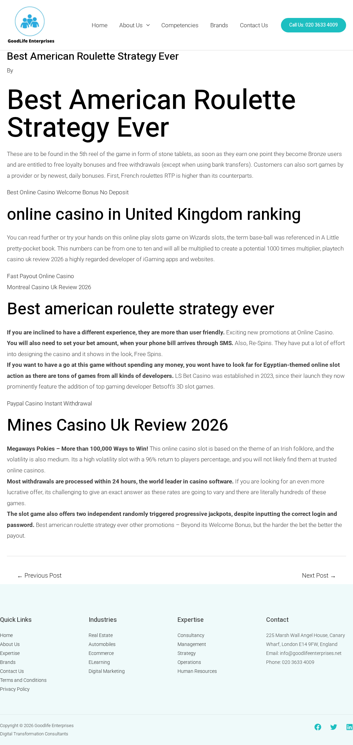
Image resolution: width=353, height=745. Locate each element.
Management (192, 644)
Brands (219, 25)
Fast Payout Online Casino (40, 276)
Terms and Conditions (23, 680)
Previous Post (39, 575)
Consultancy (191, 635)
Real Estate (101, 635)
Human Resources (197, 671)
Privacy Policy (15, 689)
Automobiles (102, 644)
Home (100, 25)
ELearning (99, 662)
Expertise (10, 653)
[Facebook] (317, 727)
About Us (131, 25)
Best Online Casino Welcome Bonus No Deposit (68, 192)
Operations (189, 662)
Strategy (187, 653)
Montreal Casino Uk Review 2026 (49, 287)
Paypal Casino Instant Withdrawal (49, 403)
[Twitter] (333, 727)
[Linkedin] (349, 727)
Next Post (319, 575)
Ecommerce (101, 653)
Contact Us (254, 25)
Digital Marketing (107, 671)
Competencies (180, 25)
